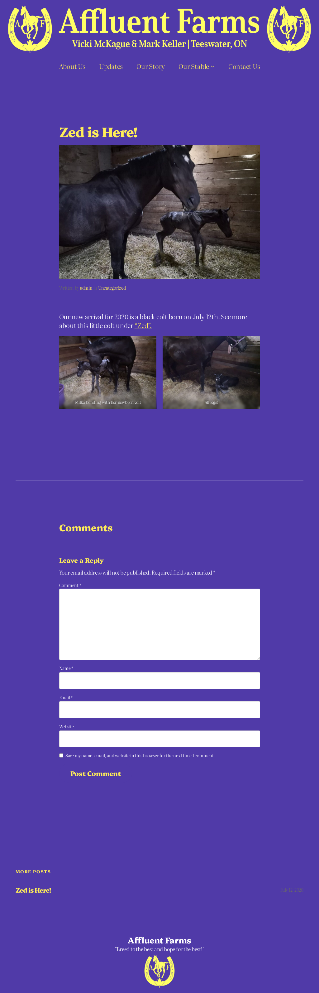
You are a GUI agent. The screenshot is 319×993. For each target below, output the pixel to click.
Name (66, 668)
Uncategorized (112, 288)
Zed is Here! (33, 890)
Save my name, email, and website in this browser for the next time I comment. (140, 755)
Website (66, 726)
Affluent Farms (159, 940)
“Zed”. (143, 325)
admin (86, 288)
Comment (70, 585)
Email (66, 697)
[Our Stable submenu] (212, 66)
